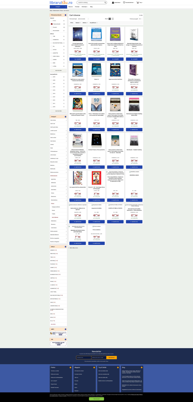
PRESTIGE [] (54, 253)
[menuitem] (58, 7)
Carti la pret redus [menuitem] (54, 127)
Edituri (76, 384)
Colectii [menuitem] (52, 144)
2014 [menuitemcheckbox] (58, 93)
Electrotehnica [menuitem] (54, 200)
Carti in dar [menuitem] (52, 123)
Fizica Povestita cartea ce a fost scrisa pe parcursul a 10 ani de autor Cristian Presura (131, 377)
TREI (76, 120)
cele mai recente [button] (81, 18)
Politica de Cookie (135, 394)
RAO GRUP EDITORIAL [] (56, 295)
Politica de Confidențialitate (57, 377)
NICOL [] (52, 317)
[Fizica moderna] (96, 226)
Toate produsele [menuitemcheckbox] (59, 24)
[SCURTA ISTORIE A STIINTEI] (115, 204)
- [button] (65, 15)
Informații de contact (79, 370)
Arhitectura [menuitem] (53, 182)
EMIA (114, 48)
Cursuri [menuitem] (53, 210)
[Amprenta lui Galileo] (96, 204)
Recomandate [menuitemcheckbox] (58, 30)
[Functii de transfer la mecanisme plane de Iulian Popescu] (96, 40)
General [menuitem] (77, 22)
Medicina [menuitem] (52, 165)
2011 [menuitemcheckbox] (58, 103)
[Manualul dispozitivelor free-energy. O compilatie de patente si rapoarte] (134, 40)
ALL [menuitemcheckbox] (58, 46)
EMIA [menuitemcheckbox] (58, 62)
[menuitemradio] (112, 19)
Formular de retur (78, 374)
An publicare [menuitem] (93, 22)
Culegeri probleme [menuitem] (56, 206)
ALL (133, 190)
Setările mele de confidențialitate (105, 380)
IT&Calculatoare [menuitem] (53, 151)
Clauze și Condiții (62, 395)
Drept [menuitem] (51, 148)
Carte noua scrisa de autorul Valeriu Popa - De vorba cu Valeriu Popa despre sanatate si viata (132, 381)
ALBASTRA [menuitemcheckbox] (58, 53)
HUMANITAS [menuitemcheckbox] (58, 39)
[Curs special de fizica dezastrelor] (77, 184)
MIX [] (52, 313)
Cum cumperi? (54, 380)
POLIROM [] (53, 264)
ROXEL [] (53, 281)
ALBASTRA (76, 212)
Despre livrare (54, 384)
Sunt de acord (96, 399)
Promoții (76, 380)
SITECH (95, 48)
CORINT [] (53, 267)
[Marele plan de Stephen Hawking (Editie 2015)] (134, 111)
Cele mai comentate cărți (103, 374)
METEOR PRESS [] (55, 298)
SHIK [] (52, 302)
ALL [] (52, 320)
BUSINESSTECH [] (55, 274)
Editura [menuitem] (84, 22)
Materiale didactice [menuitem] (54, 234)
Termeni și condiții (55, 370)
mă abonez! (112, 357)
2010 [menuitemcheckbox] (58, 106)
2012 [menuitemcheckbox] (58, 100)
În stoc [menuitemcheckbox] (58, 20)
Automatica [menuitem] (53, 189)
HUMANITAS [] (54, 288)
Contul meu (117, 2)
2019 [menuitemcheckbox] (58, 76)
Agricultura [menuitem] (53, 179)
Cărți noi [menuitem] (70, 6)
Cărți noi (76, 377)
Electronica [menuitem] (53, 196)
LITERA (95, 120)
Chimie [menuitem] (52, 193)
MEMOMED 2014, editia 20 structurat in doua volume (131, 386)
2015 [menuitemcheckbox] (58, 90)
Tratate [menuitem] (53, 213)
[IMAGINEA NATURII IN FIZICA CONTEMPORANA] (78, 227)
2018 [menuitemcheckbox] (58, 80)
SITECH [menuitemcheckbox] (58, 49)
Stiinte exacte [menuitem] (53, 175)
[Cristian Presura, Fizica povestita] (96, 146)
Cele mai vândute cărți (103, 370)
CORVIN (95, 190)
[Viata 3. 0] (96, 76)
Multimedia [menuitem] (52, 168)
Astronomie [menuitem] (53, 186)
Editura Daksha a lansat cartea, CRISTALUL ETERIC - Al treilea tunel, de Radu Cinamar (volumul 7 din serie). (131, 372)
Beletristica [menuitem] (52, 134)
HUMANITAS (76, 84)
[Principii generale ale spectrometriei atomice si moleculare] (77, 40)
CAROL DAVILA (76, 48)
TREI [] (52, 257)
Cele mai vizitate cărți (102, 377)
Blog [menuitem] (91, 6)
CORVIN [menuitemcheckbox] (58, 59)
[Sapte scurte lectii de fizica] (115, 76)
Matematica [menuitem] (53, 220)
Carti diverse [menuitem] (53, 141)
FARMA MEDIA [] (54, 271)
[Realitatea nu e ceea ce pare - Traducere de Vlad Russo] (77, 76)
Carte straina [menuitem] (53, 120)
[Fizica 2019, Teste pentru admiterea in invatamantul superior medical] (134, 76)
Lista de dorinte (129, 2)
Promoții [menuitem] (77, 6)
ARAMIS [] (53, 250)
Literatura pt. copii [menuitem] (54, 158)
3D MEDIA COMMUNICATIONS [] (56, 310)
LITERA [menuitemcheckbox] (58, 66)
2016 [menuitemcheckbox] (58, 86)
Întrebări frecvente (55, 387)
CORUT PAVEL (53, 291)
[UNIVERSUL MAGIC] (134, 171)
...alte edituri (53, 324)
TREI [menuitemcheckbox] (58, 36)
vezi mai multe (58, 70)
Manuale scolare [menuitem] (54, 161)
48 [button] (139, 18)
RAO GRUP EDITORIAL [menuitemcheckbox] (58, 43)
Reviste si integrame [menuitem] (54, 241)
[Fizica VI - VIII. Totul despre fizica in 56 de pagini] (96, 184)
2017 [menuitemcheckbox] (58, 83)
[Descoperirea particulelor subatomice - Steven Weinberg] (134, 205)
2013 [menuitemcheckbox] (58, 96)
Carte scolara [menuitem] (53, 137)
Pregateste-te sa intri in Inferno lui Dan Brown (131, 389)
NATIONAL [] (54, 260)
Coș (140, 2)
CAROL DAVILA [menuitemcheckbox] (58, 56)
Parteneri (76, 390)
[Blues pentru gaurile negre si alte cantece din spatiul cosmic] (77, 111)
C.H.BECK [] (53, 284)
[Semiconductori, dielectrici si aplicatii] (77, 204)
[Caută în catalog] (105, 2)
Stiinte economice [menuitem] (54, 172)
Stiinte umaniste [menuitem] (53, 231)
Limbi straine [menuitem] (53, 154)
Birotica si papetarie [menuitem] (54, 238)
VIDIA (133, 48)
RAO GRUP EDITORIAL (95, 233)
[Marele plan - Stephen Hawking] (134, 146)
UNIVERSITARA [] (55, 305)
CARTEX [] (53, 278)
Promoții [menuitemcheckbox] (59, 27)
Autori (76, 387)
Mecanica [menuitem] (53, 224)
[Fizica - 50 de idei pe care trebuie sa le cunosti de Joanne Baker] (96, 111)
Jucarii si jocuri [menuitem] (53, 130)
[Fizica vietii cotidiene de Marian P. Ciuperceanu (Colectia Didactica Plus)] (115, 40)
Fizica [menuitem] (52, 203)
